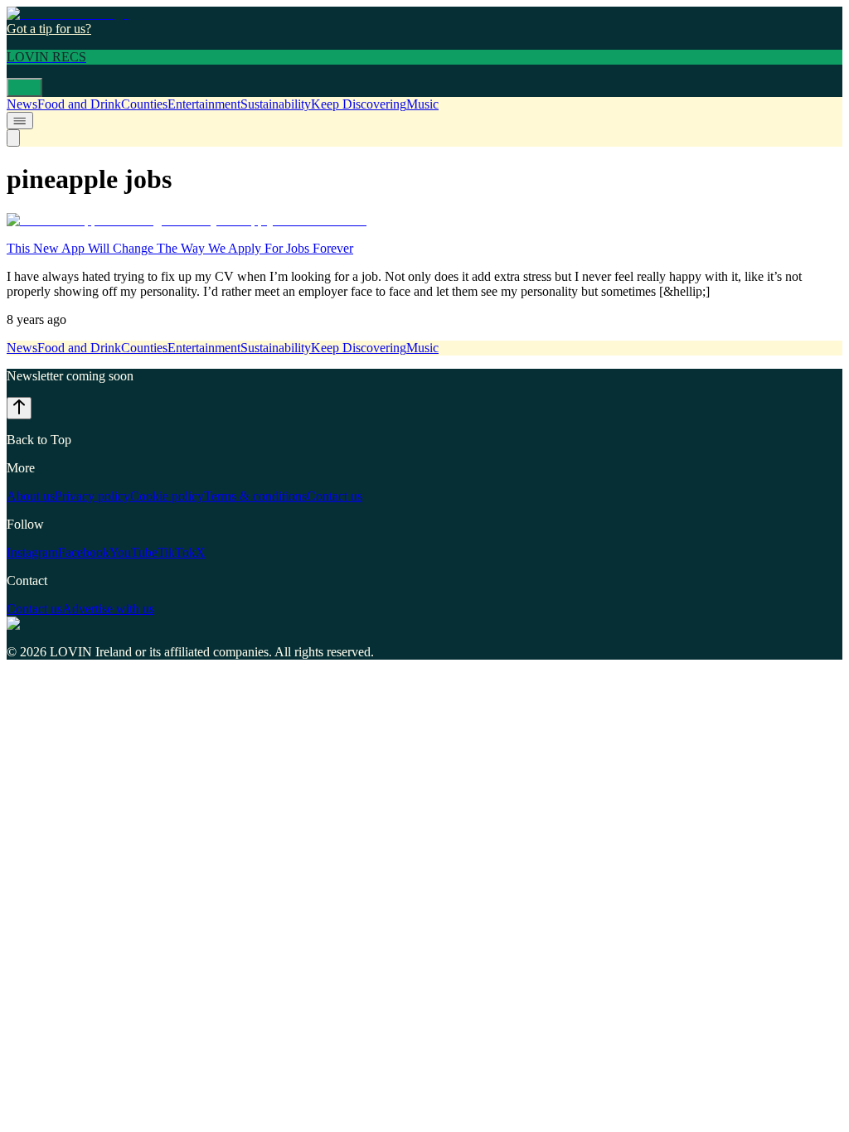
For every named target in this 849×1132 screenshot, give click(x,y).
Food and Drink (79, 104)
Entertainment (203, 104)
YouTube (133, 552)
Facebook (83, 552)
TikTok (177, 552)
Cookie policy (167, 496)
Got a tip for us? (49, 29)
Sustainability (275, 104)
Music (422, 104)
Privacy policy (92, 496)
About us (31, 496)
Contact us (334, 496)
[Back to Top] (19, 408)
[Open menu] (24, 87)
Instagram (32, 552)
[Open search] (13, 138)
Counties (144, 104)
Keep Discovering (358, 104)
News (22, 104)
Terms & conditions (255, 496)
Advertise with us (108, 609)
